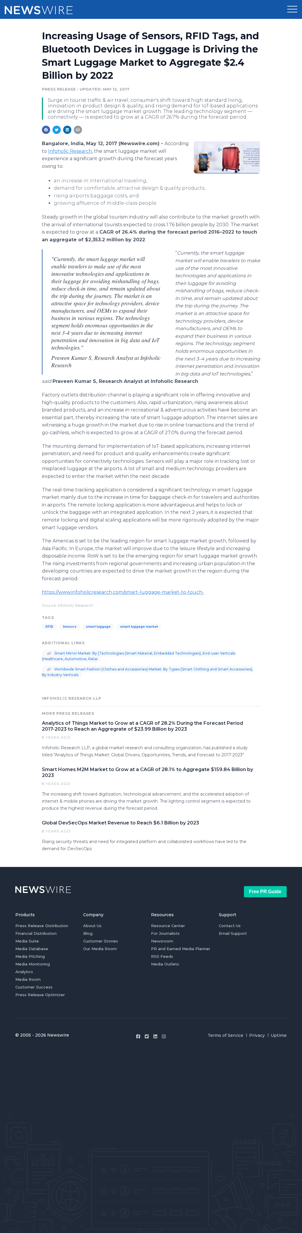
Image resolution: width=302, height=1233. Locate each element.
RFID (49, 627)
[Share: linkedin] (67, 130)
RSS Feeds (162, 956)
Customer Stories (100, 941)
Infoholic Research (70, 151)
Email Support (233, 933)
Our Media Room (100, 948)
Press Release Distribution (41, 925)
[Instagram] (164, 1036)
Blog (88, 933)
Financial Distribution (36, 933)
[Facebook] (138, 1036)
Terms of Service (225, 1035)
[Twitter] (147, 1036)
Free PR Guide (265, 891)
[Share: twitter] (56, 130)
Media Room (28, 979)
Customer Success (33, 987)
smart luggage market (139, 627)
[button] (292, 9)
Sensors (69, 627)
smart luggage (98, 627)
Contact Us (230, 925)
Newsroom (162, 941)
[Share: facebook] (46, 130)
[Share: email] (78, 130)
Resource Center (168, 925)
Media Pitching (30, 956)
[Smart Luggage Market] (227, 157)
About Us (92, 925)
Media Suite (27, 941)
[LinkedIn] (155, 1036)
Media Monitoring (32, 964)
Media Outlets (165, 964)
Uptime (279, 1035)
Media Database (31, 948)
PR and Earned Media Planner (180, 948)
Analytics (24, 971)
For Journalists (165, 933)
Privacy (257, 1035)
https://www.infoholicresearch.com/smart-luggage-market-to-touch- (123, 592)
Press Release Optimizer (40, 994)
